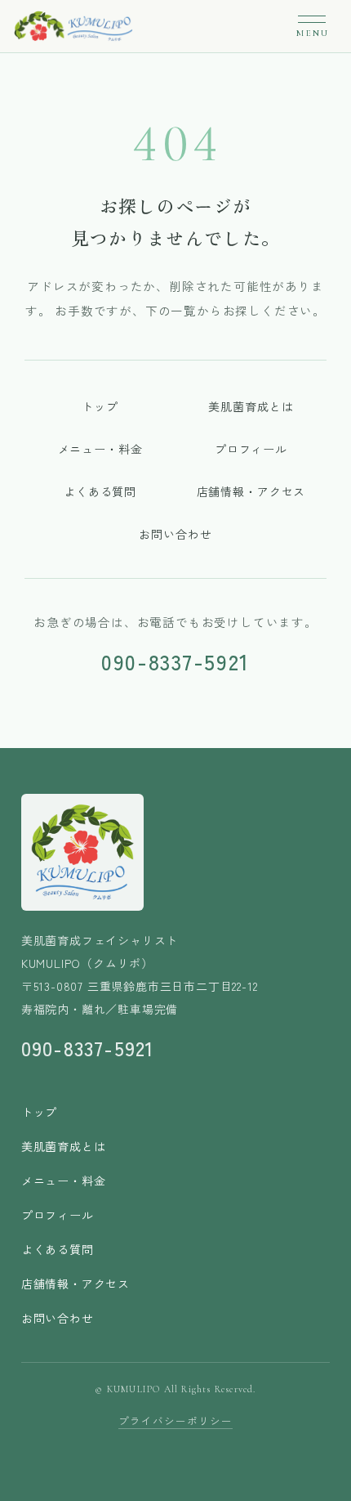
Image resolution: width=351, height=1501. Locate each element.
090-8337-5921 (175, 661)
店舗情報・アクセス (251, 491)
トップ (100, 406)
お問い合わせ (175, 534)
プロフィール (251, 449)
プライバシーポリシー (175, 1420)
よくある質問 (100, 491)
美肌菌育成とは (250, 406)
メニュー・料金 (100, 449)
